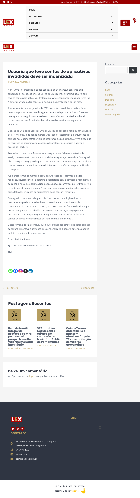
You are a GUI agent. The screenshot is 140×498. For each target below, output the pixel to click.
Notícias (25, 81)
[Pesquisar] (133, 70)
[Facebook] (4, 2)
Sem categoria (112, 114)
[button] (99, 427)
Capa (10, 348)
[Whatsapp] (10, 271)
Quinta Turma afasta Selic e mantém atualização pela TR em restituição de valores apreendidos (78, 336)
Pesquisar (110, 64)
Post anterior (11, 287)
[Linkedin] (30, 271)
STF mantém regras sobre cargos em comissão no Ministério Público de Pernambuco (49, 335)
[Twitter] (11, 2)
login (31, 376)
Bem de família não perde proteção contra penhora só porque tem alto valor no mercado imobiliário (20, 336)
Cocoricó (75, 491)
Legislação (110, 104)
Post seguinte (88, 287)
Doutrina (109, 99)
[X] (25, 271)
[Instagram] (8, 2)
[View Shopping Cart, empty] (135, 23)
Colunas (109, 94)
